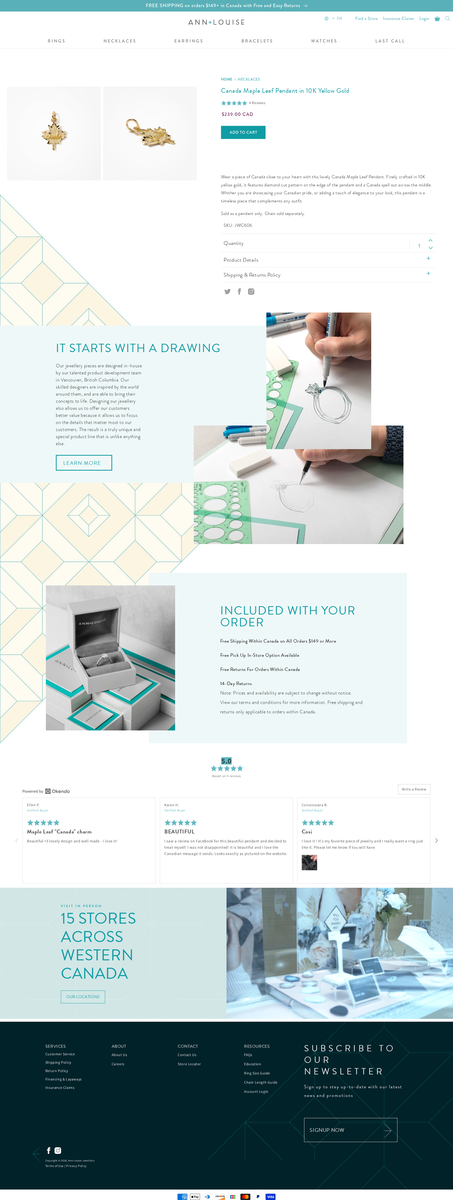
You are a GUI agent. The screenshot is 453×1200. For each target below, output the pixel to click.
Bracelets (257, 41)
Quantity (234, 243)
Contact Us (187, 1054)
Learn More (82, 463)
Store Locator (189, 1064)
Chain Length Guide (261, 1082)
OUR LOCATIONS (83, 997)
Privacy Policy (76, 1166)
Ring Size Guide (257, 1073)
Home (227, 79)
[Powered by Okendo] (46, 791)
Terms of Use (54, 1166)
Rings (57, 41)
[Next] (436, 840)
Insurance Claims (60, 1087)
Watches (324, 41)
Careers (118, 1064)
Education (252, 1064)
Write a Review (414, 789)
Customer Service (60, 1054)
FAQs (248, 1054)
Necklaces (120, 41)
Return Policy (56, 1070)
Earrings (189, 41)
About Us (119, 1054)
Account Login (256, 1091)
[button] (57, 41)
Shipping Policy (58, 1062)
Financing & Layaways (63, 1079)
